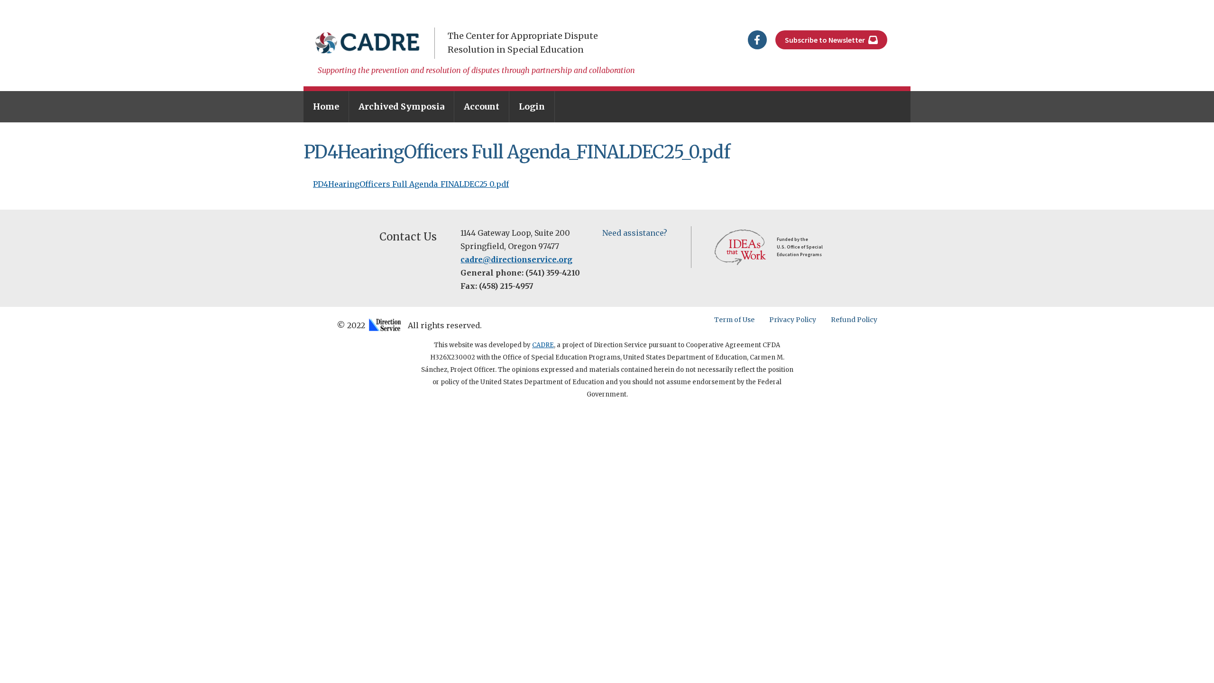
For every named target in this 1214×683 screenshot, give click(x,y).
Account (481, 106)
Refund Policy (854, 319)
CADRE (543, 345)
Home (326, 106)
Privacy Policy (792, 319)
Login (532, 106)
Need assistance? (634, 233)
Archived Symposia (401, 106)
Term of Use (734, 319)
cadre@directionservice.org (516, 259)
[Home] (368, 42)
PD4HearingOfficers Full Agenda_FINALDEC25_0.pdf (411, 184)
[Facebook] (757, 39)
